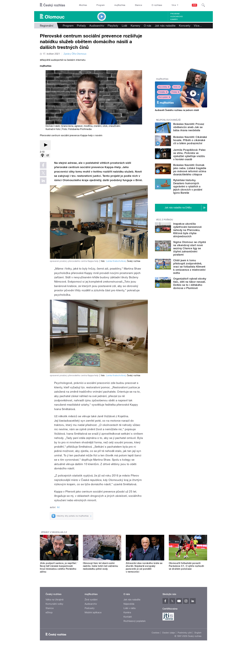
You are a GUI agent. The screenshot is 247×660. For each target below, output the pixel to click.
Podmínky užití (185, 633)
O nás (147, 25)
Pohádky (161, 92)
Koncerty (185, 25)
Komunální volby (54, 604)
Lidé (124, 25)
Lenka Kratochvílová (116, 261)
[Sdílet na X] (43, 173)
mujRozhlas (119, 5)
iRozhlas (83, 5)
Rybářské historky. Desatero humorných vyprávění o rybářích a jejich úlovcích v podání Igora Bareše (187, 186)
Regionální (46, 25)
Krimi (176, 87)
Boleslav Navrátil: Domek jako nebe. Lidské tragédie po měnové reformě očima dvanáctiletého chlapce (189, 169)
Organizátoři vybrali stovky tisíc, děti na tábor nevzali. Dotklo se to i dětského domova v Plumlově (189, 283)
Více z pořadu (164, 219)
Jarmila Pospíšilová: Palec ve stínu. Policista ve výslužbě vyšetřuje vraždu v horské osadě (189, 154)
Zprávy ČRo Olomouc (75, 53)
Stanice (138, 5)
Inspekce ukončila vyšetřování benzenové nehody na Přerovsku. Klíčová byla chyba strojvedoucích (187, 230)
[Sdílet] (47, 155)
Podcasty (90, 608)
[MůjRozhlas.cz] (45, 66)
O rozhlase (157, 5)
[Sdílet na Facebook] (43, 165)
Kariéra (127, 612)
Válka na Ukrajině (54, 599)
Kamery (174, 19)
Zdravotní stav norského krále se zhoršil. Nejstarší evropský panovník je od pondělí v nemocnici (144, 567)
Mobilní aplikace (93, 612)
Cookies (155, 633)
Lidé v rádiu (130, 608)
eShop (49, 612)
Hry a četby (162, 87)
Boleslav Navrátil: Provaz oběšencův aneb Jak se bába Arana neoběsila (188, 127)
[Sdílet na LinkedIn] (43, 180)
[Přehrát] (45, 145)
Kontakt (128, 616)
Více (198, 25)
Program (100, 5)
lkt (58, 507)
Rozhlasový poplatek (135, 621)
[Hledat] (203, 5)
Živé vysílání (163, 97)
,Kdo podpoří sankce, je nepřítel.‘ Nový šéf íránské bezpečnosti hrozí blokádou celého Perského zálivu (58, 567)
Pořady (81, 25)
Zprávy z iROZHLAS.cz (54, 532)
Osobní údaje (168, 633)
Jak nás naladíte (165, 25)
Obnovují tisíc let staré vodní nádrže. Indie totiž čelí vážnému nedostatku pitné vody (100, 566)
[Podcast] (42, 155)
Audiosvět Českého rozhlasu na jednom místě (177, 110)
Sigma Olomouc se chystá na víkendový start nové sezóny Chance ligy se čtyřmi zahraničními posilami (189, 248)
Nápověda (129, 604)
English (198, 633)
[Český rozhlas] (52, 5)
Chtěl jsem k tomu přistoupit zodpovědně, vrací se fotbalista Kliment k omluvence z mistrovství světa (189, 266)
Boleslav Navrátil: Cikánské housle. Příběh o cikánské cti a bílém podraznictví (190, 140)
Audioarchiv (176, 17)
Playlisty (113, 25)
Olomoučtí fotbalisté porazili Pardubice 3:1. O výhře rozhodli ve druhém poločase (186, 566)
